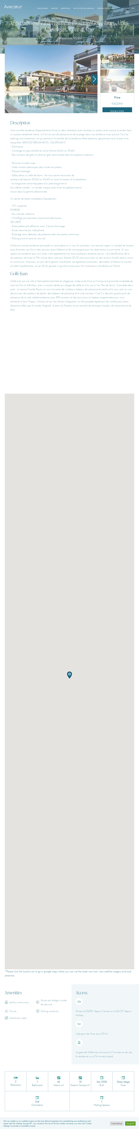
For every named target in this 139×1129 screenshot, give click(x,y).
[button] (94, 79)
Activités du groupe (83, 8)
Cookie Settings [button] (116, 1123)
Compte (125, 8)
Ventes (54, 8)
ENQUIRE (117, 111)
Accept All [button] (130, 1123)
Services (65, 8)
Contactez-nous (105, 8)
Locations (42, 8)
